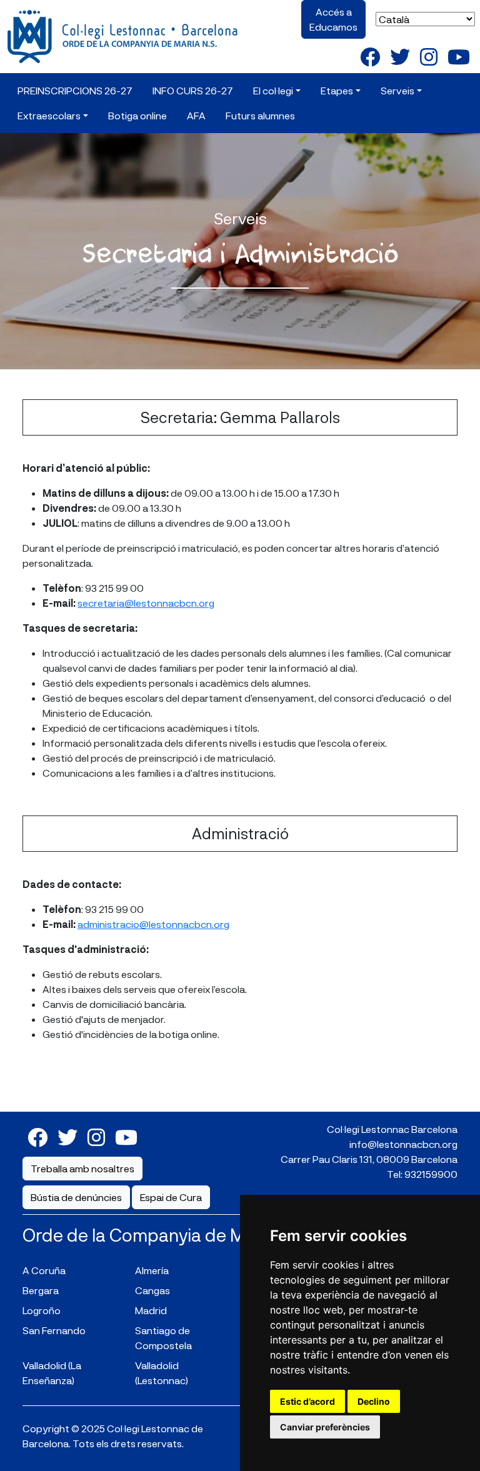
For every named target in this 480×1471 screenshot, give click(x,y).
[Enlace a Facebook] (370, 56)
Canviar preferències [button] (325, 1427)
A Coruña (44, 1270)
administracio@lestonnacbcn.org (153, 924)
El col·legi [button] (273, 90)
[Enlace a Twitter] (400, 56)
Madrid (151, 1310)
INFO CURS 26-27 (192, 90)
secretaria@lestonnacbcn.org (146, 603)
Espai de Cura (171, 1197)
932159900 (431, 1174)
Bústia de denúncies (76, 1197)
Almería (152, 1270)
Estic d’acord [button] (307, 1401)
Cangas (152, 1290)
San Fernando (54, 1330)
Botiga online (137, 115)
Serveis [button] (397, 90)
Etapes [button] (337, 90)
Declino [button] (374, 1401)
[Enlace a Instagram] (428, 56)
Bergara (40, 1290)
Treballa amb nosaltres (82, 1168)
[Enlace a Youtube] (458, 56)
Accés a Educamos (333, 19)
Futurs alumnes (260, 115)
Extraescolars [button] (49, 115)
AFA (196, 115)
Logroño (41, 1310)
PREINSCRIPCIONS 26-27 (75, 90)
